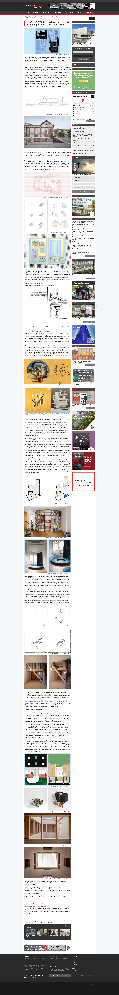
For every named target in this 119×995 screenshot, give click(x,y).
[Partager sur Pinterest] (33, 917)
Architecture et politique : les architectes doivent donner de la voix (82, 127)
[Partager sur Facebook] (25, 917)
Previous (70, 305)
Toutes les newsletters (76, 972)
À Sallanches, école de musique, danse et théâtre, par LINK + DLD (81, 246)
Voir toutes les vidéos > (89, 278)
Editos (73, 958)
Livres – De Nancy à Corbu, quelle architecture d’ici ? (82, 405)
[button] (84, 177)
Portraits (49, 922)
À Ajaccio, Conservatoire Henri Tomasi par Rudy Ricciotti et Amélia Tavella (83, 225)
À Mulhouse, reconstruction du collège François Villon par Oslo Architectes (83, 222)
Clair (88, 10)
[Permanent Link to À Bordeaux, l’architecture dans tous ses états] (42, 930)
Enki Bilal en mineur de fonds (30, 936)
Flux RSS (34, 977)
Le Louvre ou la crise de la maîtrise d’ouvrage (83, 150)
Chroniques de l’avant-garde (38, 922)
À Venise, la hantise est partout (53, 936)
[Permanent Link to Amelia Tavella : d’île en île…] (65, 930)
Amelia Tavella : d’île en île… (64, 936)
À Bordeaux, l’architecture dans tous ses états (41, 936)
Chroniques (74, 962)
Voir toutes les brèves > (89, 256)
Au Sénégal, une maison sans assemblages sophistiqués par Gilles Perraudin (81, 242)
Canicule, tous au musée (78, 131)
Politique (74, 960)
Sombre (92, 10)
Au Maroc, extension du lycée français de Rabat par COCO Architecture (83, 275)
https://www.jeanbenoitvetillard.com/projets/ (35, 906)
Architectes (74, 964)
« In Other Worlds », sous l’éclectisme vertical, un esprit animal (83, 139)
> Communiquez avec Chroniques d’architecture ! (58, 961)
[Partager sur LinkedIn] (30, 917)
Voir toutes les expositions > (88, 322)
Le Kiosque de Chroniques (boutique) (79, 970)
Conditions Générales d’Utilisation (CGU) (71, 985)
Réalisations (74, 966)
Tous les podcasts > (90, 121)
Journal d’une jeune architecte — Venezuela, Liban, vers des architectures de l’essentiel (83, 135)
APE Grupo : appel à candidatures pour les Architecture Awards (81, 362)
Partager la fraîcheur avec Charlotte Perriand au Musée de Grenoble (83, 146)
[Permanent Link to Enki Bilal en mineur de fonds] (31, 930)
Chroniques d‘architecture (33, 6)
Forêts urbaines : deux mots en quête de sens (83, 142)
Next (96, 305)
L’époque (74, 968)
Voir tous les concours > (89, 365)
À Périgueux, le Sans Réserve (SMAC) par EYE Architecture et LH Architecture (82, 44)
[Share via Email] (35, 917)
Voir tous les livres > (90, 408)
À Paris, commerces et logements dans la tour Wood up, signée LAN (82, 228)
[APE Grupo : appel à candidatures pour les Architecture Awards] (83, 354)
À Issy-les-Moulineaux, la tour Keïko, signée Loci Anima (83, 249)
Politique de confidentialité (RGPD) (55, 985)
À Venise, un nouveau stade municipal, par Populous (81, 253)
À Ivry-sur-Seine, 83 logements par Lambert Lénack (82, 235)
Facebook (28, 977)
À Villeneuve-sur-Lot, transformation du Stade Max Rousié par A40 (83, 232)
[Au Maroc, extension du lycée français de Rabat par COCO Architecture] (83, 267)
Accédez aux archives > (83, 59)
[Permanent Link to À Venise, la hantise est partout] (53, 930)
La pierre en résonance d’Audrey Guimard (82, 318)
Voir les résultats (83, 191)
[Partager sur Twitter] (28, 917)
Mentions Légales (83, 985)
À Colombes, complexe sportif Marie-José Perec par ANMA (83, 239)
